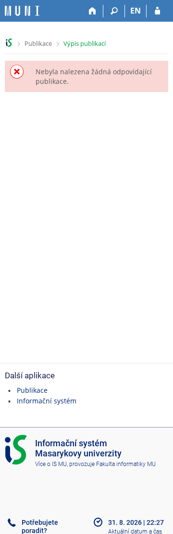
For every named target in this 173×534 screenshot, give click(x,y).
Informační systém (46, 400)
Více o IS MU (51, 464)
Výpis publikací (84, 43)
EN (135, 10)
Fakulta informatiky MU (126, 464)
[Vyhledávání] (114, 11)
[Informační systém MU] (9, 43)
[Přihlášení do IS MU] (157, 11)
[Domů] (92, 11)
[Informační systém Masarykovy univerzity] (22, 11)
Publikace (38, 43)
